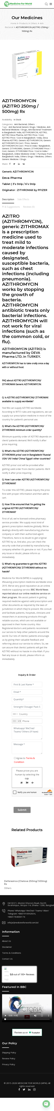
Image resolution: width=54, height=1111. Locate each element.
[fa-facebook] (10, 163)
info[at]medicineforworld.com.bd (23, 922)
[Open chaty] (46, 1104)
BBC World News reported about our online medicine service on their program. (26, 593)
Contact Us (7, 958)
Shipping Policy (9, 1052)
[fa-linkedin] (19, 163)
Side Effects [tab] (23, 199)
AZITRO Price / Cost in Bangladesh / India (22, 137)
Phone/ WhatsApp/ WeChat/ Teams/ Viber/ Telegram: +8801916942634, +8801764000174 (28, 913)
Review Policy (8, 1058)
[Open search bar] (46, 4)
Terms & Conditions (11, 952)
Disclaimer (7, 947)
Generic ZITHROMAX (12, 148)
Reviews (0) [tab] (29, 206)
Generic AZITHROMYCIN (30, 140)
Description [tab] (8, 199)
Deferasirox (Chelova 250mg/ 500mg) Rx (25, 882)
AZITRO (43, 132)
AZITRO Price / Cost (34, 135)
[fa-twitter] (14, 163)
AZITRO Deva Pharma (12, 135)
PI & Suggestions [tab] (11, 206)
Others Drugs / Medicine (32, 156)
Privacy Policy (8, 1064)
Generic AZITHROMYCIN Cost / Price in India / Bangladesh (26, 144)
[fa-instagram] (34, 1089)
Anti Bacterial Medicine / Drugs (26, 128)
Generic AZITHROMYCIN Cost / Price (26, 141)
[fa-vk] (24, 163)
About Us (6, 941)
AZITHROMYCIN (30, 132)
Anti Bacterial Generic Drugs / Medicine (27, 127)
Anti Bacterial (20, 124)
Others (31, 124)
